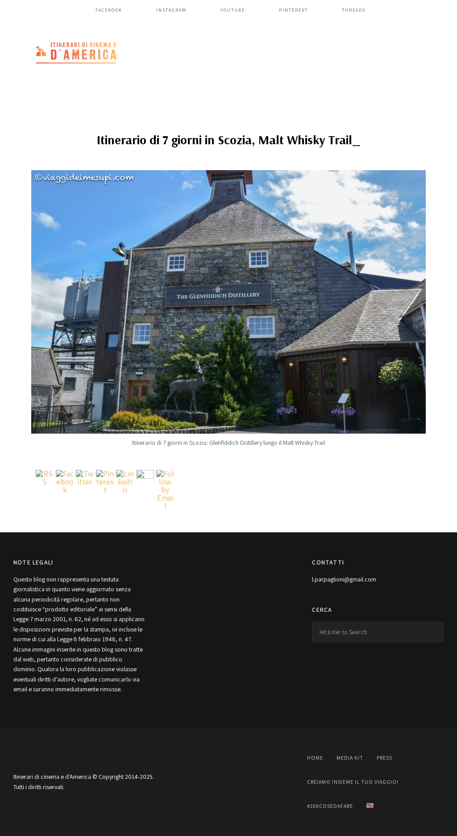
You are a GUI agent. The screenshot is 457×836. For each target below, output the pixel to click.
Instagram (171, 10)
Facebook (109, 10)
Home (315, 757)
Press (384, 757)
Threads (354, 10)
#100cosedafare (330, 806)
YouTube (232, 10)
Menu (435, 54)
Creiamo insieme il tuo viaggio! (353, 781)
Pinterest (293, 10)
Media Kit (350, 757)
